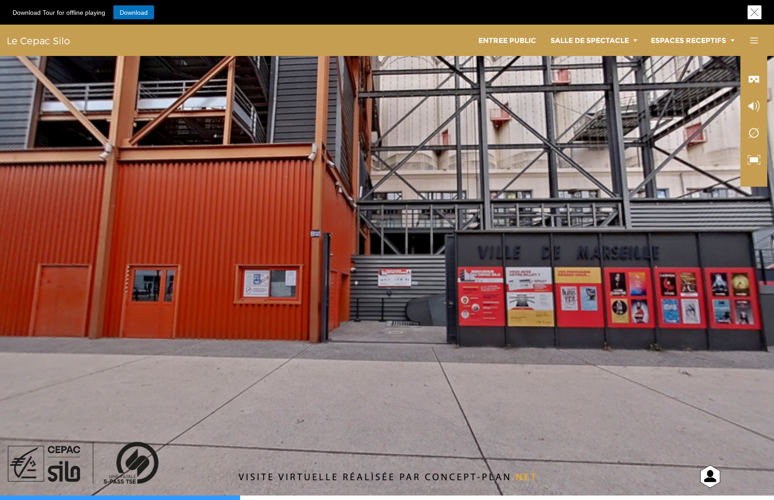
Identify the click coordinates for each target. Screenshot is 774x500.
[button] (133, 12)
